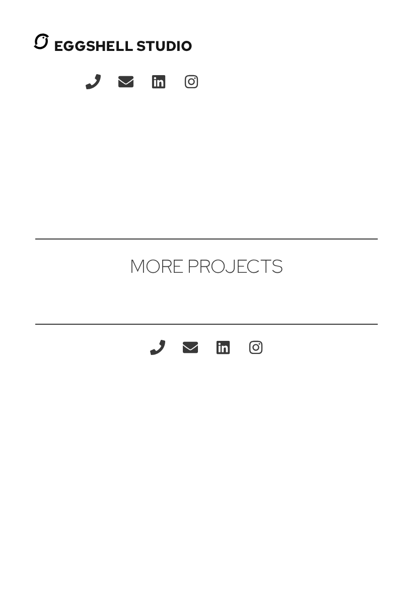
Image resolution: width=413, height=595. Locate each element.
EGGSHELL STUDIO (123, 45)
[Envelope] (126, 82)
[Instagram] (191, 82)
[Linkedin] (159, 82)
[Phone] (93, 82)
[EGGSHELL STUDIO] (41, 41)
